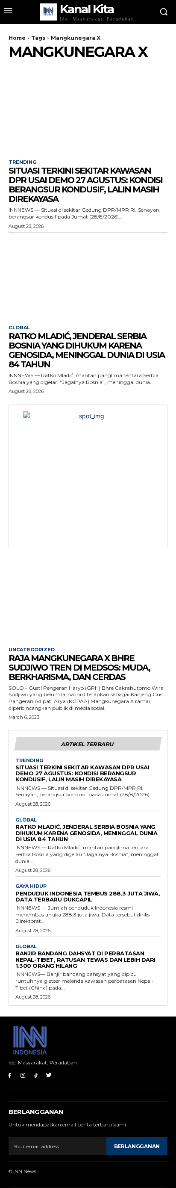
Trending (22, 162)
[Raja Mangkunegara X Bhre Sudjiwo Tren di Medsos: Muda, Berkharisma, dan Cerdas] (88, 598)
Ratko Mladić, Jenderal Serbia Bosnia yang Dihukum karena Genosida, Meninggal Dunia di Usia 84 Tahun (86, 350)
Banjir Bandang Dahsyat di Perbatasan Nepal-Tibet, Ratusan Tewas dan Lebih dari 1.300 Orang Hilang (85, 959)
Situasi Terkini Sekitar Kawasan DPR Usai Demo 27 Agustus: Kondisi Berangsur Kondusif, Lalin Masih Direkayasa (85, 184)
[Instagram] (22, 1075)
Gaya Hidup (31, 886)
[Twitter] (48, 1075)
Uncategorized (32, 650)
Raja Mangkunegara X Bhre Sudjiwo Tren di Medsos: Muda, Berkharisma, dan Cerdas (79, 667)
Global (19, 328)
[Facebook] (9, 1075)
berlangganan (137, 1146)
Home (17, 38)
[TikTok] (36, 1075)
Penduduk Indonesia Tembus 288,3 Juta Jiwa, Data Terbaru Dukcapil (87, 896)
